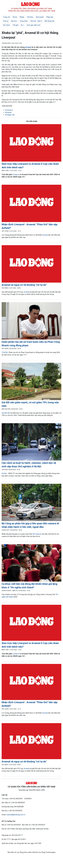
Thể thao (30, 17)
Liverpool (16, 174)
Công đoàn (24, 21)
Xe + (22, 25)
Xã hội (15, 17)
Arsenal (28, 47)
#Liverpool (9, 110)
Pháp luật (49, 17)
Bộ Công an (37, 534)
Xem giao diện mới (33, 25)
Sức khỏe (6, 25)
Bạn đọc (14, 21)
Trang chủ (6, 17)
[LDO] (31, 143)
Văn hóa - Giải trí (36, 21)
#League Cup (9, 115)
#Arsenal (8, 112)
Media (22, 17)
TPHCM (5, 352)
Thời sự (5, 21)
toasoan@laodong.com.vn (15, 815)
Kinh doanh (40, 17)
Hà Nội (4, 473)
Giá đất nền (6, 413)
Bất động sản (49, 21)
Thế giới (15, 25)
